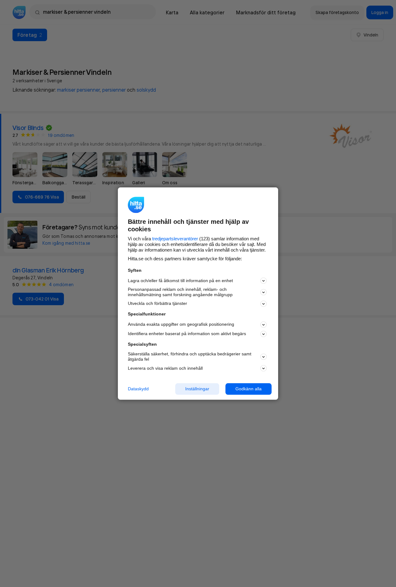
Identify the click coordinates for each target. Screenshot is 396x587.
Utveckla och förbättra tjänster (157, 303)
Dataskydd (138, 388)
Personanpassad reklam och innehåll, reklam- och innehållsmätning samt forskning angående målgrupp (180, 292)
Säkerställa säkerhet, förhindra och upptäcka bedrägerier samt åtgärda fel (189, 357)
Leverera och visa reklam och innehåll (165, 368)
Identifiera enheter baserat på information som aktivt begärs (187, 333)
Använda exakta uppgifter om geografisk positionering (181, 324)
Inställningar (197, 388)
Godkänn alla (248, 388)
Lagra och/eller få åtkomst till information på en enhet (180, 280)
